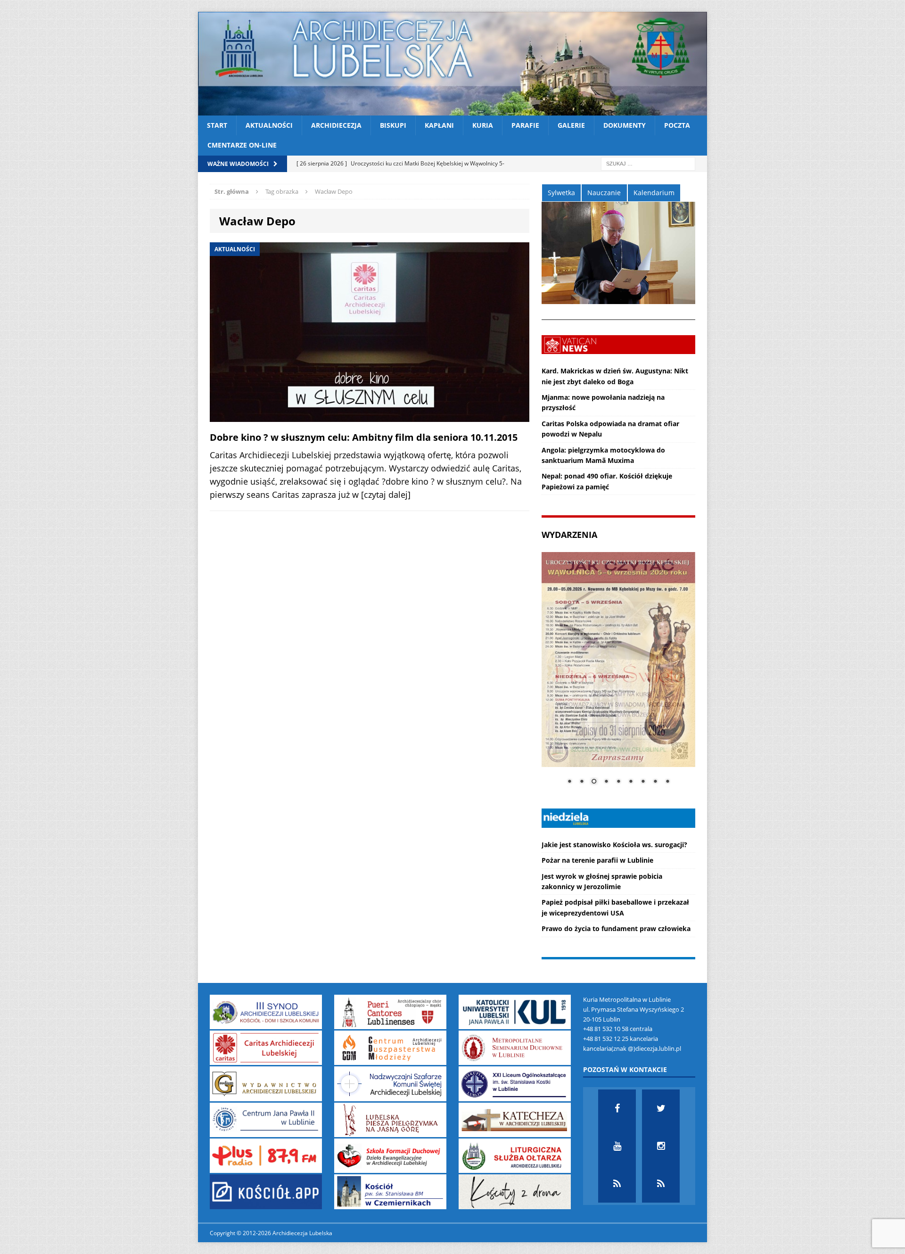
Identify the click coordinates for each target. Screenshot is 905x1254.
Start (217, 125)
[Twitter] (661, 1108)
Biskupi (393, 125)
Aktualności (269, 125)
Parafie (525, 125)
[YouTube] (617, 1146)
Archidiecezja (336, 125)
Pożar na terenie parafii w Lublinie (597, 860)
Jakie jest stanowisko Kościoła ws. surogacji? (614, 844)
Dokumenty (624, 125)
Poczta (677, 125)
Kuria (482, 125)
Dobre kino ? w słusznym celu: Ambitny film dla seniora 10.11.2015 (364, 437)
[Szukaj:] (648, 162)
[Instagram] (661, 1146)
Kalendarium (654, 192)
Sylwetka (561, 192)
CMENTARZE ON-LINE (242, 144)
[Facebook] (617, 1108)
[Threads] (661, 1184)
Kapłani (439, 125)
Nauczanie (604, 192)
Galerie (571, 125)
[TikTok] (617, 1184)
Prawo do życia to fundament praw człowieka (616, 928)
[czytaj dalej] (386, 494)
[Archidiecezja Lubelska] (452, 64)
